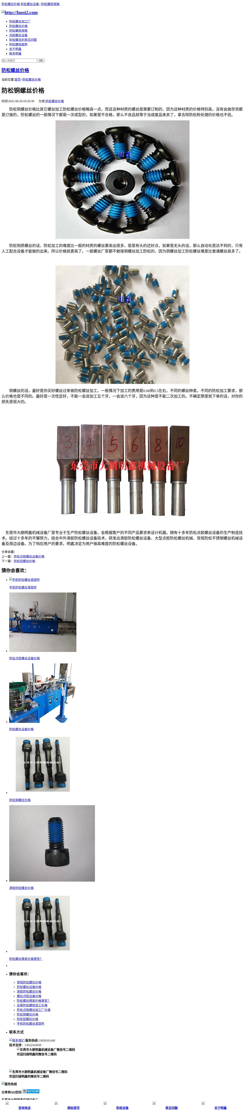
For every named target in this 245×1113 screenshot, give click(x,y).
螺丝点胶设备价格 (29, 996)
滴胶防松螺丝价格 (21, 888)
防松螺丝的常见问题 (23, 39)
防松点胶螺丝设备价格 (29, 556)
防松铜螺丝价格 (20, 800)
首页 (18, 79)
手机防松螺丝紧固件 (23, 587)
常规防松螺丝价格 (29, 982)
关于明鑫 (15, 49)
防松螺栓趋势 (18, 44)
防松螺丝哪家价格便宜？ (26, 959)
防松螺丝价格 (11, 4)
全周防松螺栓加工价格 (32, 1005)
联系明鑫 (15, 53)
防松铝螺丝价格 (24, 561)
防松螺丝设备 (30, 4)
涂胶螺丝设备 (18, 35)
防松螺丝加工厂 (20, 21)
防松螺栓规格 (50, 4)
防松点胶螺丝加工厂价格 (34, 1010)
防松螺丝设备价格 (21, 729)
